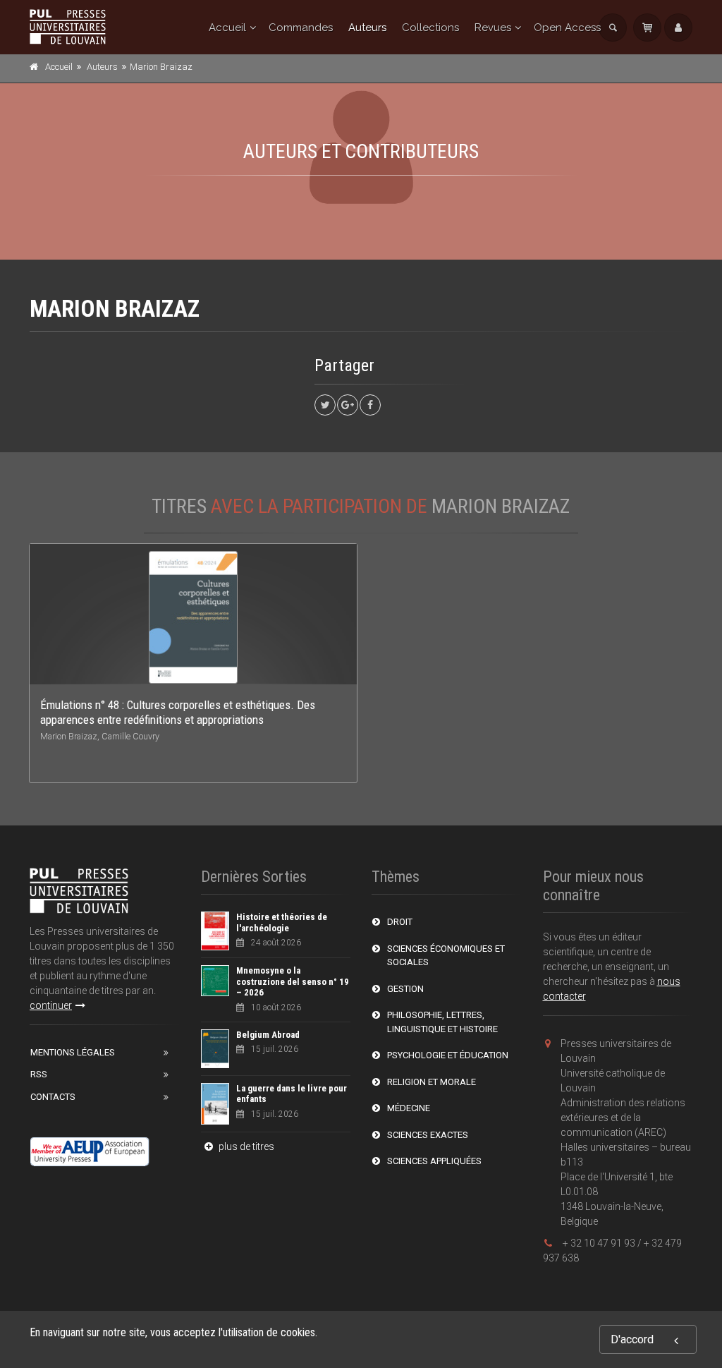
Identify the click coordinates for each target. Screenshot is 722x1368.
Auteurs (367, 27)
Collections (430, 27)
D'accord (632, 1339)
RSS (38, 1074)
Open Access (567, 27)
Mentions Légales (72, 1052)
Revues (493, 27)
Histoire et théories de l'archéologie (281, 922)
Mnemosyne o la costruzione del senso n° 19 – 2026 (292, 981)
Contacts (52, 1096)
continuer (51, 1005)
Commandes (301, 27)
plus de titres (245, 1146)
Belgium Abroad (268, 1034)
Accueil (227, 27)
